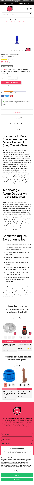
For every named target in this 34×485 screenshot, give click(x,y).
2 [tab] (13, 50)
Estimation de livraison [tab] (17, 124)
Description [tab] (17, 112)
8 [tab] (23, 50)
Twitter (7, 96)
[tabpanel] (17, 39)
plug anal (3, 69)
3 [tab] (14, 50)
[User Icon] (27, 9)
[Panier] (31, 9)
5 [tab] (18, 50)
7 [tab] (21, 50)
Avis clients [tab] (17, 130)
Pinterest (11, 96)
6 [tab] (19, 50)
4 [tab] (16, 50)
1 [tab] (11, 50)
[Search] (30, 14)
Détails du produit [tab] (17, 118)
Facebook (3, 96)
